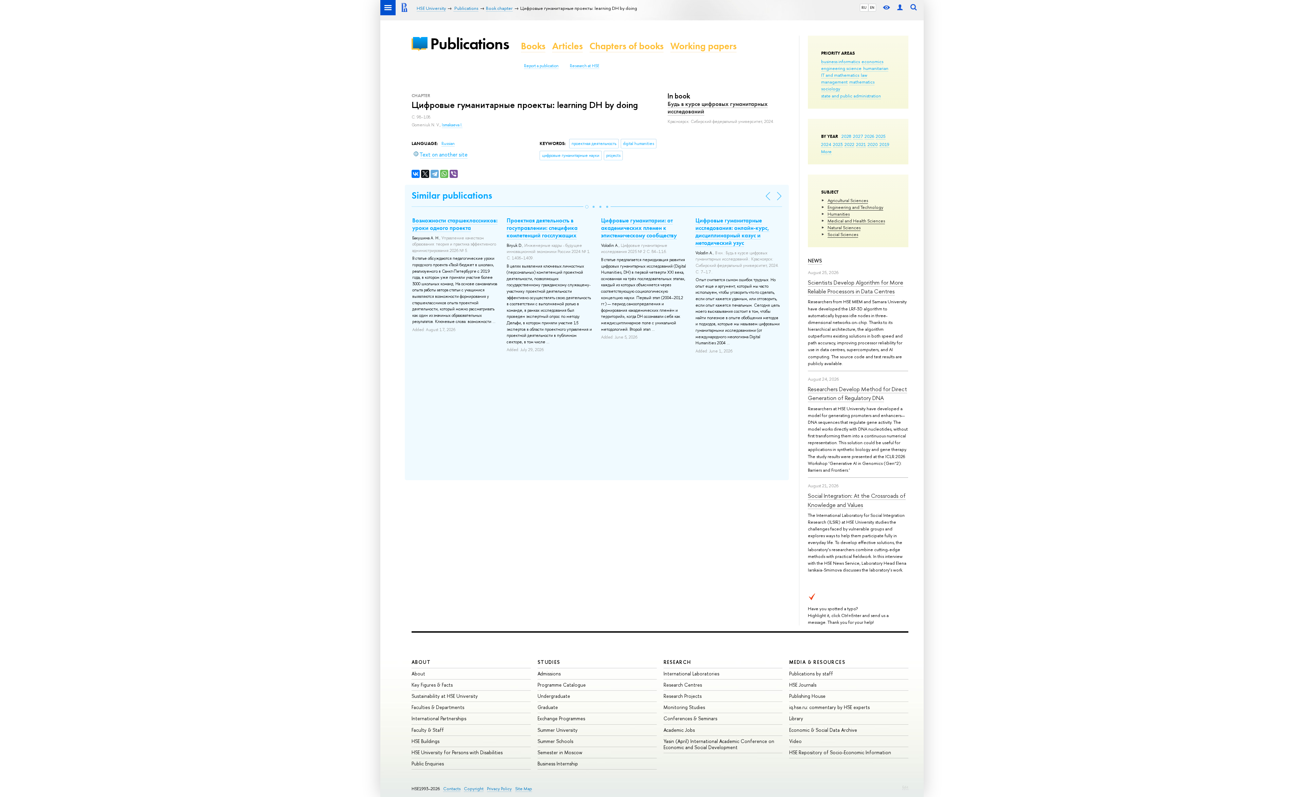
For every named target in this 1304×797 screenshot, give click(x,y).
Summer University (558, 730)
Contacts (451, 789)
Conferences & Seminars (690, 718)
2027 (858, 136)
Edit (905, 787)
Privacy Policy (499, 789)
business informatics (840, 61)
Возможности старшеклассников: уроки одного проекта (454, 224)
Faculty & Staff (428, 730)
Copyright (474, 789)
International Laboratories (691, 673)
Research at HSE (584, 66)
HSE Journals (802, 685)
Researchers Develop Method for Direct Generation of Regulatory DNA (857, 393)
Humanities (839, 214)
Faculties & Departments (438, 707)
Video (795, 741)
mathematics (861, 82)
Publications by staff (811, 673)
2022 (849, 144)
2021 (861, 144)
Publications (469, 43)
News (815, 260)
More (826, 151)
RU (864, 7)
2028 (846, 136)
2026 (869, 136)
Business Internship (558, 763)
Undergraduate (554, 696)
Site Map (523, 789)
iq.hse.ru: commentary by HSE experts (829, 707)
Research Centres (683, 685)
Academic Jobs (679, 730)
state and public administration (851, 96)
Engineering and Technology (855, 207)
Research (677, 662)
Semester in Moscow (560, 752)
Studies (549, 662)
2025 (881, 136)
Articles (567, 46)
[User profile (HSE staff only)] (900, 7)
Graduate (548, 707)
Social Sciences (843, 234)
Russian (448, 143)
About (421, 662)
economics (872, 61)
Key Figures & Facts (432, 685)
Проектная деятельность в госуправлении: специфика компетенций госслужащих (542, 228)
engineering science (841, 68)
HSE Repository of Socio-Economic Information (840, 752)
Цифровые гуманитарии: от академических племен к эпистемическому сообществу (639, 228)
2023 (838, 144)
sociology (830, 89)
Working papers (703, 46)
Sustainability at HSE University (445, 696)
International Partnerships (439, 718)
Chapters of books (627, 46)
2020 (873, 144)
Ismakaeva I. (452, 125)
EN (872, 7)
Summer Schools (555, 741)
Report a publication (541, 66)
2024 (826, 144)
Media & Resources (817, 662)
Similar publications (452, 195)
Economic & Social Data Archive (823, 730)
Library (796, 718)
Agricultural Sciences (848, 200)
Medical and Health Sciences (856, 221)
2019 (884, 144)
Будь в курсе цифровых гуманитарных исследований (718, 107)
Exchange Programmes (561, 718)
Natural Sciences (844, 227)
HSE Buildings (425, 741)
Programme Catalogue (562, 685)
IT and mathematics (840, 75)
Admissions (549, 673)
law (864, 75)
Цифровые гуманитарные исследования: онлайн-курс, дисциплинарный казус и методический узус (732, 232)
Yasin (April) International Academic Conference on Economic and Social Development (719, 744)
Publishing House (807, 696)
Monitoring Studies (684, 707)
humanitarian (875, 68)
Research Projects (683, 696)
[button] (586, 206)
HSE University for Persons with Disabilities (457, 752)
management (834, 82)
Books (533, 46)
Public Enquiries (428, 763)
